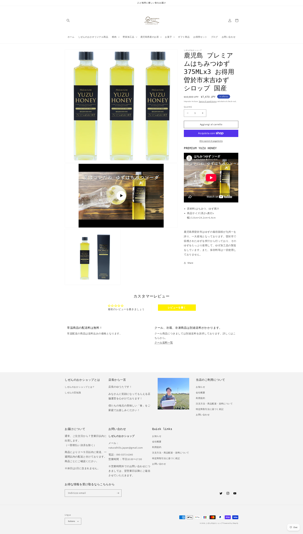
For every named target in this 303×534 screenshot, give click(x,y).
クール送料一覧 (163, 342)
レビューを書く (177, 307)
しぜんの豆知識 (73, 392)
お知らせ (200, 386)
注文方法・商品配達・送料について (214, 403)
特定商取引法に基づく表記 (209, 409)
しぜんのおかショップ (214, 523)
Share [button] (190, 262)
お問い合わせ (203, 414)
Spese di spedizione (208, 101)
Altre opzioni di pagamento (211, 141)
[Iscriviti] (117, 493)
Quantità (188, 106)
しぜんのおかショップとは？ (80, 386)
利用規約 (200, 398)
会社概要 (200, 392)
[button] (68, 20)
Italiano (71, 521)
